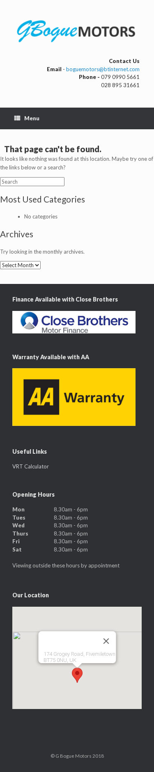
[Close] (106, 641)
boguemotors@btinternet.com (103, 69)
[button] (77, 675)
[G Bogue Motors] (77, 31)
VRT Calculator (30, 466)
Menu (31, 118)
